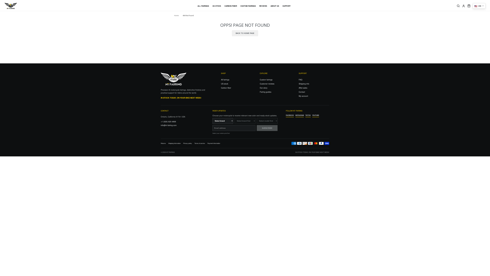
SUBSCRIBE (267, 128)
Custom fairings (266, 79)
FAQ (300, 79)
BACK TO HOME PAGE (245, 33)
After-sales (303, 88)
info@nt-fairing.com (169, 125)
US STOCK (216, 6)
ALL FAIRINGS (203, 6)
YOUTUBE (315, 115)
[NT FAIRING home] (18, 5)
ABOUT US (275, 6)
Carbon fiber (226, 88)
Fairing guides (265, 92)
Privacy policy (187, 143)
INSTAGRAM (299, 115)
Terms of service (199, 143)
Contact (302, 92)
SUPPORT (287, 6)
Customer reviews (267, 83)
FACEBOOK (290, 115)
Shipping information (174, 143)
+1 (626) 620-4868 (168, 121)
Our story (263, 88)
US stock (224, 83)
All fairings (225, 79)
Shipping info (304, 83)
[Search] (458, 6)
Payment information (213, 143)
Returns (163, 143)
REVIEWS (263, 6)
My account (303, 96)
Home (176, 15)
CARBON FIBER (230, 6)
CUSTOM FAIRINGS (248, 6)
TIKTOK (308, 115)
